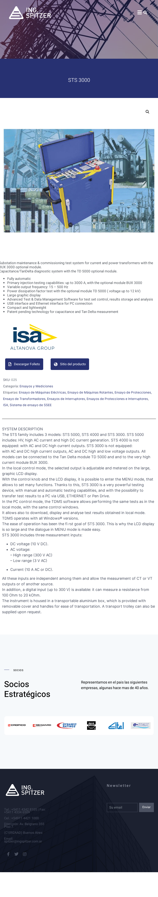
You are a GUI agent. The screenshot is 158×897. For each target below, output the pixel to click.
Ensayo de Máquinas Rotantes (90, 392)
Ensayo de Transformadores (24, 399)
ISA (5, 405)
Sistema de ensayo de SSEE (31, 405)
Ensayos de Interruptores (66, 399)
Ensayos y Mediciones (36, 386)
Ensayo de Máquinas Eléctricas (42, 392)
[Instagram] (25, 854)
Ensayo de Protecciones (133, 392)
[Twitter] (16, 854)
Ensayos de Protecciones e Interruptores (117, 399)
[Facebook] (8, 854)
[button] (147, 112)
